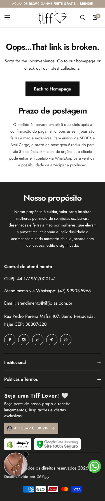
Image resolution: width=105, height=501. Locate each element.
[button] (15, 464)
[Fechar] (26, 454)
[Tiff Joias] (53, 17)
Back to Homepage (52, 89)
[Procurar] (82, 17)
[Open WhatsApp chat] (94, 466)
